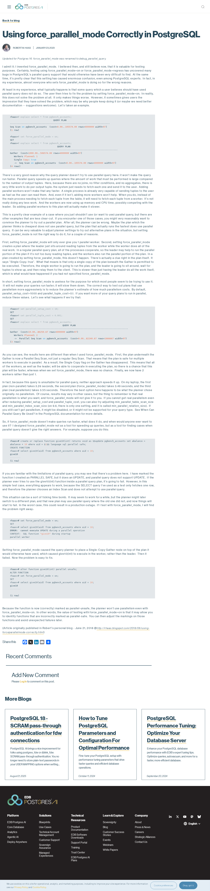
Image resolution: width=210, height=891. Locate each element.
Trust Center (78, 852)
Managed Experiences (46, 854)
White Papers (110, 849)
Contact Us (141, 841)
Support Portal (79, 842)
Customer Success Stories (113, 833)
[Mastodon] (192, 817)
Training (75, 847)
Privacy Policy (21, 887)
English (193, 823)
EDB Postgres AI (16, 822)
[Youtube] (184, 817)
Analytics (12, 832)
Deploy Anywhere (17, 841)
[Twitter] (177, 817)
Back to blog (11, 20)
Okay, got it (188, 885)
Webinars (108, 844)
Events (107, 839)
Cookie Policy (39, 887)
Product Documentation (79, 828)
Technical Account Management (49, 833)
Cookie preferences (163, 885)
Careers (139, 832)
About (138, 822)
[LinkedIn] (170, 817)
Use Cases (45, 827)
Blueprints (44, 822)
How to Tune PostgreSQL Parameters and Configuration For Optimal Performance (104, 733)
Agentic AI (13, 836)
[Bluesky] (199, 817)
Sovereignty (109, 822)
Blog (105, 827)
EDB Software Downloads (79, 836)
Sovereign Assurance (45, 846)
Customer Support (49, 839)
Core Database (15, 827)
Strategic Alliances (145, 836)
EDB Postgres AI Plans (80, 859)
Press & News (142, 827)
